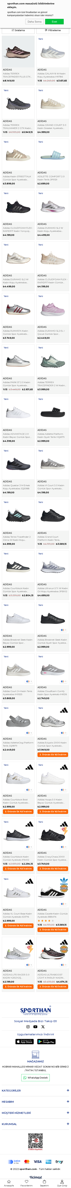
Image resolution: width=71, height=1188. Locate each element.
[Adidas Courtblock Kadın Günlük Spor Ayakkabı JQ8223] (18, 566)
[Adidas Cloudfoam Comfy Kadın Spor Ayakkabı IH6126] (53, 669)
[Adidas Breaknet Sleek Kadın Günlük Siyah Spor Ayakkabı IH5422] (53, 618)
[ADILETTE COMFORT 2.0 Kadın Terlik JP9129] (53, 154)
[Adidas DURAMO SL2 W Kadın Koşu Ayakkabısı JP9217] (18, 257)
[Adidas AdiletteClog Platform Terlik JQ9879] (18, 720)
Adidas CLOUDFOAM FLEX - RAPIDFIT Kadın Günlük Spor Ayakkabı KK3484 (53, 281)
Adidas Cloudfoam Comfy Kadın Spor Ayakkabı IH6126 (52, 693)
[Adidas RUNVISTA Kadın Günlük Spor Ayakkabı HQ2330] (18, 309)
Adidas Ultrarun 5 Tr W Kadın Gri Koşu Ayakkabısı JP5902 (53, 590)
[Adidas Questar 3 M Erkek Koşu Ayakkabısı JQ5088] (18, 463)
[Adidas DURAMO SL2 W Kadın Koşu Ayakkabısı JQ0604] (53, 206)
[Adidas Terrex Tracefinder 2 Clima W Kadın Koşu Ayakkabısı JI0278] (18, 515)
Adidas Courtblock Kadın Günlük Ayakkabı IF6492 (16, 858)
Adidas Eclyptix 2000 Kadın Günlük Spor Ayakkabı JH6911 (52, 744)
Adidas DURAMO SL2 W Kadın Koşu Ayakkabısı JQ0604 (50, 230)
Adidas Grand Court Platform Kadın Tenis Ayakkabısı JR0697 (48, 538)
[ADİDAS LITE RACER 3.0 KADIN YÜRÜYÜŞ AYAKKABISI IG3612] (18, 952)
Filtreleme (54, 30)
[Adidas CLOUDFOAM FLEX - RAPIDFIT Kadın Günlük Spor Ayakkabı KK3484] (53, 257)
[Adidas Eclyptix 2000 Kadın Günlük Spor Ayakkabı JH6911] (53, 720)
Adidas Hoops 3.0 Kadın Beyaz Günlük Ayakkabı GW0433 (50, 801)
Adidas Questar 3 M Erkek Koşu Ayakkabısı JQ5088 (16, 487)
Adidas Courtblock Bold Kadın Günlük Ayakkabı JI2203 (15, 801)
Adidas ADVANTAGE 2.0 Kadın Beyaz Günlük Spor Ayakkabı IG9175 (16, 435)
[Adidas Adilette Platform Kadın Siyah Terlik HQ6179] (53, 412)
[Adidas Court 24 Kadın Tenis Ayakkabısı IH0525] (18, 669)
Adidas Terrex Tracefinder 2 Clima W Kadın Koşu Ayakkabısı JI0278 (17, 538)
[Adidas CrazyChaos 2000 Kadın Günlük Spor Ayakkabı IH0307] (53, 834)
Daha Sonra (35, 21)
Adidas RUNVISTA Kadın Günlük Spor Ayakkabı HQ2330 (15, 332)
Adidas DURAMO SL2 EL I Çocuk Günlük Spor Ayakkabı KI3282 (51, 332)
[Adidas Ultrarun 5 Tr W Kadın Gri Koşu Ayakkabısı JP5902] (53, 566)
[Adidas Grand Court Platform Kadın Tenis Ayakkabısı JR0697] (53, 515)
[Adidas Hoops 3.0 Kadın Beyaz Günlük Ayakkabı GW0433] (53, 777)
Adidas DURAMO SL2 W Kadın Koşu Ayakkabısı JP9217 (15, 281)
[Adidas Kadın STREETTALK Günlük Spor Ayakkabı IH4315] (18, 154)
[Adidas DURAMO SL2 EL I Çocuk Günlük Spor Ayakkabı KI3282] (53, 309)
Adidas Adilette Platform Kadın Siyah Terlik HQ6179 (51, 435)
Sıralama (20, 30)
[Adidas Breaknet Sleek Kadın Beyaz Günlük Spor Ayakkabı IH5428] (18, 618)
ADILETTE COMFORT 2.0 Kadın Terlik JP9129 (51, 178)
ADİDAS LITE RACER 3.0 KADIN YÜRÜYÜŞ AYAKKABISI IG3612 (16, 976)
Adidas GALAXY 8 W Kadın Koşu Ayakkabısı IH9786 (52, 75)
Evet (54, 21)
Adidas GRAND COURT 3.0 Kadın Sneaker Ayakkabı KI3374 (52, 127)
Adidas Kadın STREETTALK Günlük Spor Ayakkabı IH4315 (17, 178)
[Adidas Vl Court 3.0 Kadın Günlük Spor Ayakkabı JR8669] (53, 463)
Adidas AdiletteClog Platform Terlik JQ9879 (18, 744)
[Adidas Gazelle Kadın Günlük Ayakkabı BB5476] (53, 891)
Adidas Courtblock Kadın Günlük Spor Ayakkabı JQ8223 (16, 590)
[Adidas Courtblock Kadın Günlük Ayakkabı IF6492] (18, 834)
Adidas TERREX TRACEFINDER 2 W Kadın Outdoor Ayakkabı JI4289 (51, 384)
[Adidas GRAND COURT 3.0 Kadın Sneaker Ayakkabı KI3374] (53, 103)
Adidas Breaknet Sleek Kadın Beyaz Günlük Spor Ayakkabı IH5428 (17, 641)
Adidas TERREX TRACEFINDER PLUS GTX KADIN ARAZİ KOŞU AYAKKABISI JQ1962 (16, 75)
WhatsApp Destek (38, 1077)
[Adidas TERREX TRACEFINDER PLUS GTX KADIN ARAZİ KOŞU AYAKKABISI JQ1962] (18, 51)
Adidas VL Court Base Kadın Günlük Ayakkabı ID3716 (17, 915)
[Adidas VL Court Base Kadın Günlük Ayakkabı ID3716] (18, 891)
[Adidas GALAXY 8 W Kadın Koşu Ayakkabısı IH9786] (53, 51)
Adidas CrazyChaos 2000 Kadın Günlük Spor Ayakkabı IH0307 (53, 858)
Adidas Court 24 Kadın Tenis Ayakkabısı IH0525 (17, 693)
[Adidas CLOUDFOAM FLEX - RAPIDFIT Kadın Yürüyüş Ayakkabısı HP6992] (18, 206)
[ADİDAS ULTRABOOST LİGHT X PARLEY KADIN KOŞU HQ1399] (53, 952)
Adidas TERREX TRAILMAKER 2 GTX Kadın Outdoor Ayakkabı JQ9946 (17, 127)
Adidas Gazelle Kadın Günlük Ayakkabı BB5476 (53, 915)
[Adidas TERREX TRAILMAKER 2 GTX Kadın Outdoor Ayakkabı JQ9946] (18, 103)
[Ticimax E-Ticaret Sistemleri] (35, 1178)
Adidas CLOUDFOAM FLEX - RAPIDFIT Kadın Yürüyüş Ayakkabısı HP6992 (18, 230)
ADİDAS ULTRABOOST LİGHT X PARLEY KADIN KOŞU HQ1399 (50, 976)
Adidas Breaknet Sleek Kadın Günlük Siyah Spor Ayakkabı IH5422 (53, 641)
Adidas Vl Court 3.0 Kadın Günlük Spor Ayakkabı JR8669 (51, 487)
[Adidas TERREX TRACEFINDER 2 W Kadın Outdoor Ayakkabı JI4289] (53, 360)
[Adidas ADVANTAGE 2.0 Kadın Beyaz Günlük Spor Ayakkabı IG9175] (18, 412)
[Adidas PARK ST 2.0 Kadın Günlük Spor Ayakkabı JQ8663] (18, 360)
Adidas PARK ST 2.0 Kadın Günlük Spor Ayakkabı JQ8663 (16, 384)
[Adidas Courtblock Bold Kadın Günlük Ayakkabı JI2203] (18, 777)
